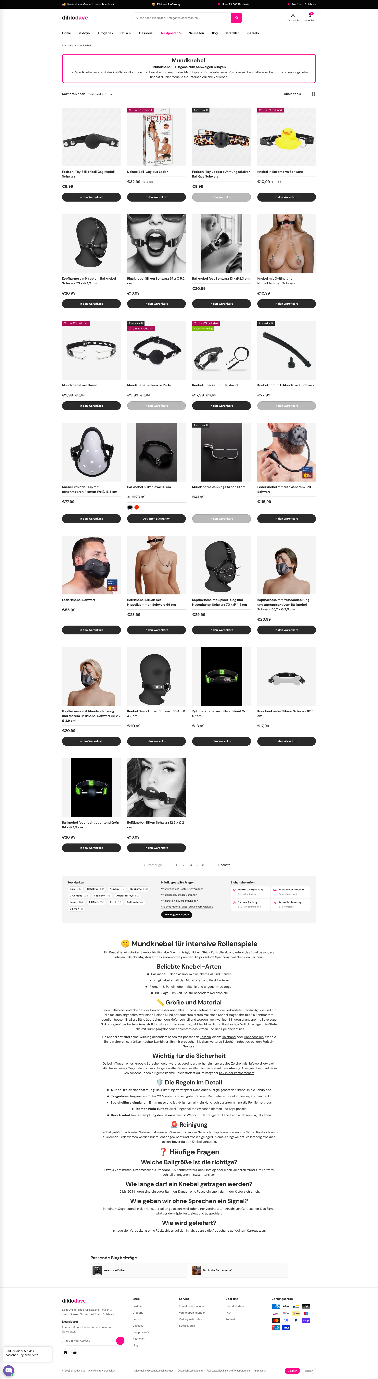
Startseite (67, 45)
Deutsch (292, 1370)
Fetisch (126, 33)
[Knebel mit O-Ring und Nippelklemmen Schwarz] (286, 243)
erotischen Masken (194, 1042)
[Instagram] (65, 1352)
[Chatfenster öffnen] (8, 1370)
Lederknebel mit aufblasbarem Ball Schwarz (284, 489)
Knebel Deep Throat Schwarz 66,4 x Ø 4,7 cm (156, 713)
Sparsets (252, 33)
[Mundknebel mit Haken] (91, 350)
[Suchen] (236, 18)
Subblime (139, 889)
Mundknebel (84, 45)
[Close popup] (48, 1350)
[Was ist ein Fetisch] (97, 1270)
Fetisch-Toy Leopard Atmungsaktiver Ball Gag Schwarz (221, 174)
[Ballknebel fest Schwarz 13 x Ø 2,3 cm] (221, 243)
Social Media (187, 1325)
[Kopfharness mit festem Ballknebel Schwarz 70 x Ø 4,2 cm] (91, 243)
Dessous (146, 33)
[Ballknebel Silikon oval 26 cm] (156, 452)
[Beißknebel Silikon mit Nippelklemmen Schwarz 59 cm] (156, 565)
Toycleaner (221, 1132)
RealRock (102, 895)
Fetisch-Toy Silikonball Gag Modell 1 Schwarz (89, 174)
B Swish (76, 908)
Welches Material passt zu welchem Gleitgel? (187, 906)
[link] (152, 865)
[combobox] (181, 18)
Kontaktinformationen (192, 1306)
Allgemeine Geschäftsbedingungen (153, 1370)
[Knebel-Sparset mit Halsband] (221, 350)
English (309, 1370)
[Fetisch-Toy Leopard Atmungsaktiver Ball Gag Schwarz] (221, 137)
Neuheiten (196, 33)
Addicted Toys (127, 895)
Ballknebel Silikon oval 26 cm (149, 487)
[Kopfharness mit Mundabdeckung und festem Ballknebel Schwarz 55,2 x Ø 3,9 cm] (91, 676)
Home (66, 33)
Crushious (79, 895)
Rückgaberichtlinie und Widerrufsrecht (228, 1370)
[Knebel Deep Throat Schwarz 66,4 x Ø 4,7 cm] (156, 676)
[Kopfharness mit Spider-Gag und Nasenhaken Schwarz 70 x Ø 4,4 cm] (221, 565)
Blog (214, 33)
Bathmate (135, 902)
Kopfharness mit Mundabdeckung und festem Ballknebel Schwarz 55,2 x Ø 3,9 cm (91, 716)
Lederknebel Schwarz (78, 600)
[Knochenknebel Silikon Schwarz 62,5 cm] (286, 676)
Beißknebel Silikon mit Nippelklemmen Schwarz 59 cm (151, 602)
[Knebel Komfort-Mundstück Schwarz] (286, 350)
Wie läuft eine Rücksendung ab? (179, 900)
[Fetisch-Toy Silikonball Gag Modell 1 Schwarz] (91, 137)
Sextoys (85, 33)
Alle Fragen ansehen (176, 914)
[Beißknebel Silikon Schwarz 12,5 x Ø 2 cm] (156, 787)
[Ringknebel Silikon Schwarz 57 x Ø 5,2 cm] (156, 243)
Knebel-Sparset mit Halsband (215, 385)
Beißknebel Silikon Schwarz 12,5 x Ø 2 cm (155, 824)
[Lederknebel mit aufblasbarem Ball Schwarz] (286, 452)
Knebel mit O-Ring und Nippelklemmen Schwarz (276, 280)
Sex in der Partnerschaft (236, 1073)
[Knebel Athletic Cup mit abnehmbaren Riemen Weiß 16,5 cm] (91, 452)
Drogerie (105, 33)
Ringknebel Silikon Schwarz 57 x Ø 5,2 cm (155, 280)
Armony (117, 889)
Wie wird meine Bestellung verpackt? (182, 889)
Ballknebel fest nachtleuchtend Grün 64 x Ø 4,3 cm (90, 824)
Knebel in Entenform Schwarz (280, 172)
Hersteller (231, 33)
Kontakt (230, 1319)
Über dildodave (234, 1306)
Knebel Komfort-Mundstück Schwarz (286, 385)
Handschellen (254, 1037)
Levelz (76, 902)
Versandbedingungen (192, 1312)
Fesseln (205, 1037)
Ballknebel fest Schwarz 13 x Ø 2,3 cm (221, 278)
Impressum (260, 1370)
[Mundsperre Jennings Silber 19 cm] (221, 452)
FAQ (228, 1312)
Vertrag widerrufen (190, 1319)
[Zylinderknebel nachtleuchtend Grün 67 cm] (221, 676)
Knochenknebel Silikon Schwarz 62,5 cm (285, 713)
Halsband (229, 1037)
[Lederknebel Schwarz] (91, 565)
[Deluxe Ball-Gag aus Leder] (156, 137)
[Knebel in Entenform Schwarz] (286, 137)
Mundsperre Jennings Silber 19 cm (219, 487)
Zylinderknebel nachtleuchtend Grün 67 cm (220, 713)
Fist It (115, 902)
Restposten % (171, 33)
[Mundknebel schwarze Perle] (156, 350)
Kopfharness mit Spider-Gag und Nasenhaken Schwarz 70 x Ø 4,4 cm (219, 602)
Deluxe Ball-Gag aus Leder (147, 172)
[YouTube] (74, 1352)
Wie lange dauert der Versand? (179, 894)
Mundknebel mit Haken (79, 385)
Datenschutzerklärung (190, 1370)
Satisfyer (95, 889)
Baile (75, 889)
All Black (96, 902)
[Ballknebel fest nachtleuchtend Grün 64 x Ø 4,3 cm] (91, 787)
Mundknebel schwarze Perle (149, 385)
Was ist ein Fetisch (115, 1270)
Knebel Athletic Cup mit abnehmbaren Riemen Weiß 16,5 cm (89, 489)
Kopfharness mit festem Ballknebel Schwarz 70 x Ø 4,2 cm (89, 280)
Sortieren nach (73, 94)
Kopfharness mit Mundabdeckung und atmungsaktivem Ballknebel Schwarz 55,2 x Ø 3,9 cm (283, 604)
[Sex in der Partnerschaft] (196, 1270)
